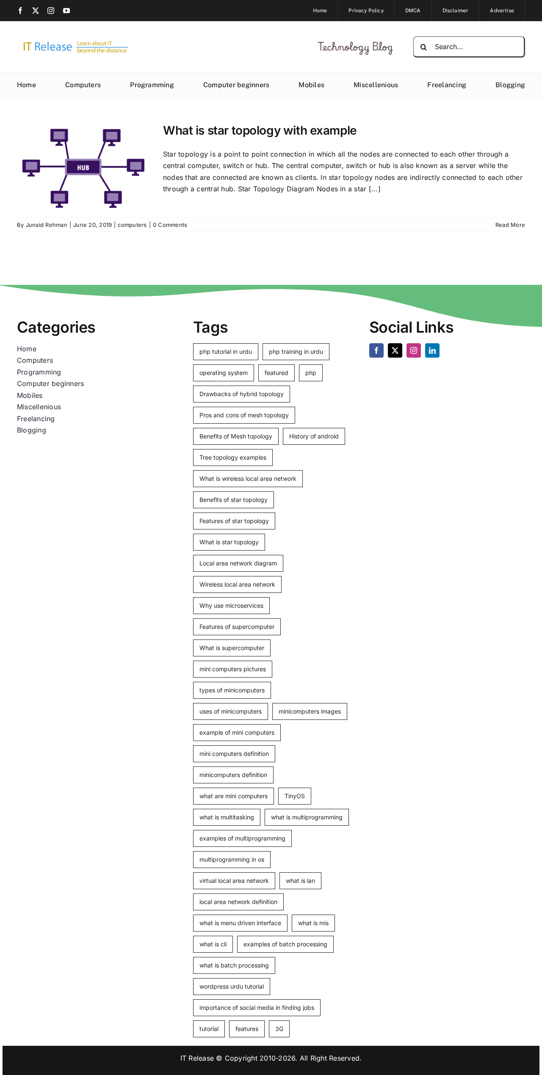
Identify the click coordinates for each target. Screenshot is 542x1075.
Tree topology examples (232, 457)
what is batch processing (234, 965)
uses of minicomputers (230, 711)
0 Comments (170, 224)
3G (279, 1028)
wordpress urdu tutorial (231, 986)
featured (276, 372)
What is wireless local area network (247, 478)
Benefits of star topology (233, 499)
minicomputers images (310, 711)
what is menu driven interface (240, 922)
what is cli (213, 944)
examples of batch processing (285, 944)
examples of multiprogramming (242, 838)
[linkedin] (432, 350)
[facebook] (20, 10)
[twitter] (35, 10)
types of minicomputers (232, 690)
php (310, 372)
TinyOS (295, 795)
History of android (314, 436)
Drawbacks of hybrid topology (241, 393)
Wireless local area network (237, 584)
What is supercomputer (231, 647)
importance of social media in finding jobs (256, 1007)
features (246, 1028)
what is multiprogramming (307, 817)
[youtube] (66, 10)
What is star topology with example (260, 130)
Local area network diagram (238, 563)
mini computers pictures (232, 669)
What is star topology (229, 542)
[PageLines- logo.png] (73, 41)
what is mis (313, 922)
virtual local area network (234, 880)
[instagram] (50, 10)
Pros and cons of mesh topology (244, 415)
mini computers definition (234, 753)
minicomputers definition (233, 774)
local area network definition (238, 901)
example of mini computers (236, 732)
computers (132, 224)
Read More (510, 224)
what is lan (300, 880)
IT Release (197, 1058)
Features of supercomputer (236, 626)
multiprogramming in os (231, 859)
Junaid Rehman (46, 224)
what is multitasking (226, 817)
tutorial (208, 1028)
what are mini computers (233, 795)
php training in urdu (296, 351)
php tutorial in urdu (225, 351)
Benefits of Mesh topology (235, 436)
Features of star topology (234, 520)
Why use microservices (231, 605)
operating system (223, 372)
